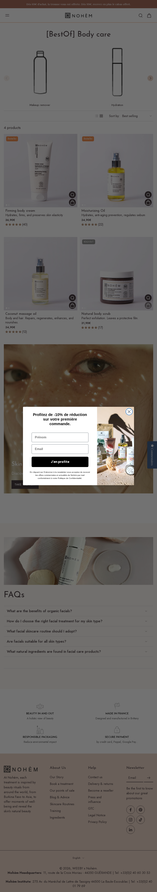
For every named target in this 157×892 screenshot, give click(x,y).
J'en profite (60, 462)
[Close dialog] (129, 411)
